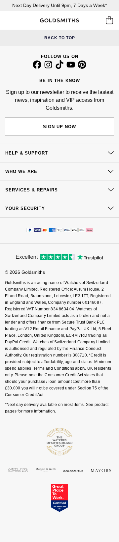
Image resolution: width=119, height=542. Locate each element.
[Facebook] (37, 67)
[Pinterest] (82, 67)
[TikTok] (59, 67)
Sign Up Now (59, 126)
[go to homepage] (59, 20)
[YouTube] (70, 67)
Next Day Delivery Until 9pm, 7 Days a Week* (59, 5)
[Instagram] (48, 67)
